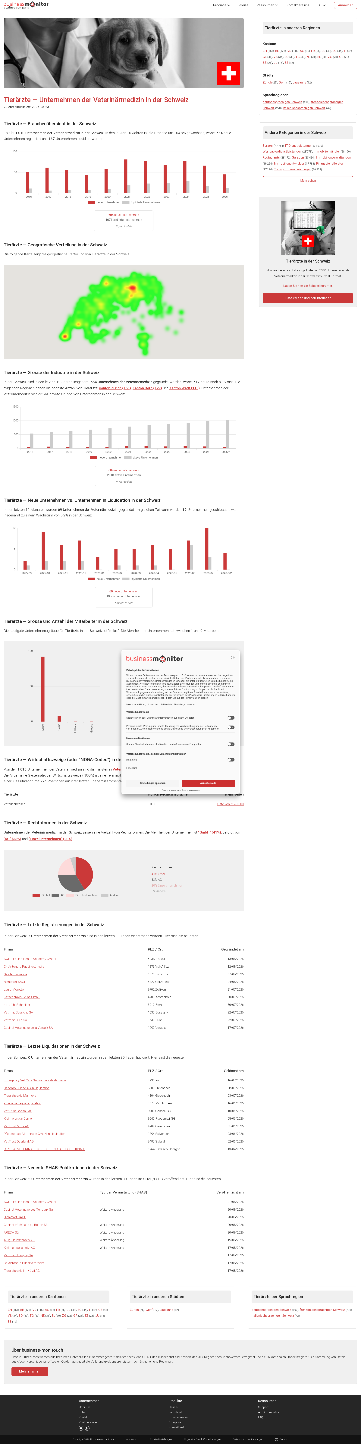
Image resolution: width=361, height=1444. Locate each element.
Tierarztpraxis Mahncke (20, 1095)
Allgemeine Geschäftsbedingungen (202, 1439)
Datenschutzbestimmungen (247, 1439)
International (176, 1427)
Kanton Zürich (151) (115, 388)
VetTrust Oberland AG (19, 1141)
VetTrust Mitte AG (16, 1126)
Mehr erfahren (29, 1371)
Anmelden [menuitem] (345, 5)
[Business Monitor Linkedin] (87, 1429)
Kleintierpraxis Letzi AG (19, 1248)
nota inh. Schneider (17, 1005)
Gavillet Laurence (15, 974)
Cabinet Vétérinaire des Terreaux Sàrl (29, 1209)
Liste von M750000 (230, 804)
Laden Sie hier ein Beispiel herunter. (308, 286)
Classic (173, 1407)
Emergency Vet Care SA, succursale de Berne (35, 1080)
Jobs (82, 1412)
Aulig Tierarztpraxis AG (19, 1240)
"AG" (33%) (12, 839)
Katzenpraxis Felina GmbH (22, 997)
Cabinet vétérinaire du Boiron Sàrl (26, 1225)
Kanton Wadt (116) (184, 388)
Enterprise (174, 1422)
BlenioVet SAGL (15, 982)
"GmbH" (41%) (209, 832)
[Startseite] (26, 5)
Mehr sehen (308, 180)
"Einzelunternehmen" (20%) (50, 839)
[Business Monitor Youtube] (81, 1429)
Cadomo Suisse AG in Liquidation (26, 1088)
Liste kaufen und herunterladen (308, 298)
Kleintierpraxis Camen (18, 1118)
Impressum (132, 1439)
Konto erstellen (88, 1422)
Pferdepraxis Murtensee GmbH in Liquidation (34, 1134)
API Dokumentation (270, 1412)
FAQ (260, 1417)
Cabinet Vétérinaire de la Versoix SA (28, 1027)
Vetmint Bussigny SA (18, 1012)
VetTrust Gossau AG (18, 1111)
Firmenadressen (178, 1417)
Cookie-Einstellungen (161, 1439)
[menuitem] (222, 5)
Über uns (84, 1407)
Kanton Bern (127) (147, 388)
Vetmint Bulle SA (15, 1020)
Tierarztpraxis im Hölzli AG (22, 1270)
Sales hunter (176, 1412)
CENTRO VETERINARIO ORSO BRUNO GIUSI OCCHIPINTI (44, 1149)
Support (263, 1407)
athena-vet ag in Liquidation (22, 1103)
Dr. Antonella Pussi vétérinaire (24, 966)
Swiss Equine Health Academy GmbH (30, 959)
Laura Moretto (14, 989)
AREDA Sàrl (12, 1232)
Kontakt (84, 1417)
